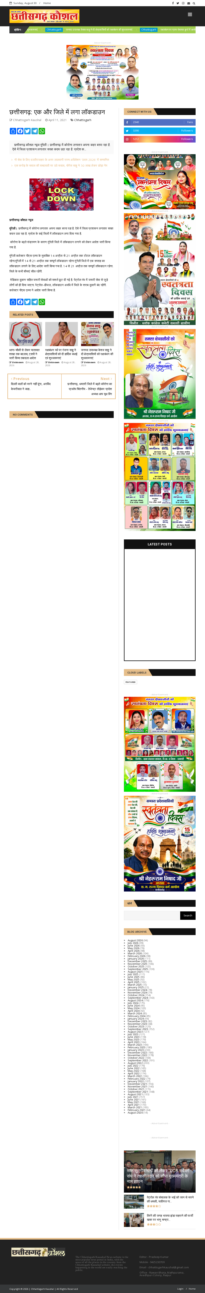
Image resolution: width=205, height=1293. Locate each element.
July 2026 (133, 943)
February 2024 (137, 1016)
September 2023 (138, 1029)
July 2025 (133, 974)
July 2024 (133, 1003)
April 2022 (134, 1073)
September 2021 (138, 1091)
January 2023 (136, 1050)
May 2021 (134, 1102)
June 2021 (134, 1099)
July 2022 (133, 1065)
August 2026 (135, 940)
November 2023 (137, 1024)
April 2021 (134, 1105)
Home (47, 3)
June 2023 (134, 1037)
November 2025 (137, 964)
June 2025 (134, 977)
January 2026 (136, 958)
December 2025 (137, 961)
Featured (131, 682)
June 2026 (134, 945)
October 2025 (136, 966)
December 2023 (137, 1021)
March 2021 (135, 1107)
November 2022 (137, 1055)
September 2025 (138, 969)
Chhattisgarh (108, 29)
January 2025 (136, 987)
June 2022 (134, 1068)
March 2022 (135, 1076)
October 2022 (136, 1058)
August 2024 (135, 1000)
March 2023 (135, 1044)
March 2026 (135, 953)
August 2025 (135, 971)
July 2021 (133, 1097)
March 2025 (135, 984)
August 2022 (135, 1063)
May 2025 (134, 979)
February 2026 (137, 956)
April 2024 (134, 1011)
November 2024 (137, 992)
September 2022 (138, 1060)
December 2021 (137, 1084)
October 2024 (136, 995)
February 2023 (137, 1047)
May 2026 (134, 948)
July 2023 (133, 1034)
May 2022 (134, 1071)
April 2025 (134, 982)
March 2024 (135, 1013)
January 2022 (136, 1081)
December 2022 (137, 1052)
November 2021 (137, 1086)
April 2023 (134, 1042)
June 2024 (134, 1005)
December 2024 (137, 990)
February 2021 (137, 1110)
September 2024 (138, 998)
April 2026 (134, 951)
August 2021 (135, 1094)
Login (180, 1289)
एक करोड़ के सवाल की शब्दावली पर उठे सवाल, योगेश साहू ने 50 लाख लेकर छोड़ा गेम (60, 165)
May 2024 (134, 1008)
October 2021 (136, 1089)
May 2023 (134, 1039)
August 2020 (135, 1112)
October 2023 (136, 1026)
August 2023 (135, 1031)
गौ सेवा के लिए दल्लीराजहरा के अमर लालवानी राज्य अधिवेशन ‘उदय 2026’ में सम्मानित (61, 160)
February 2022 (137, 1078)
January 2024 (136, 1018)
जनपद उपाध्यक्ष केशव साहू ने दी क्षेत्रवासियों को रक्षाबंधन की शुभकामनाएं (59, 29)
